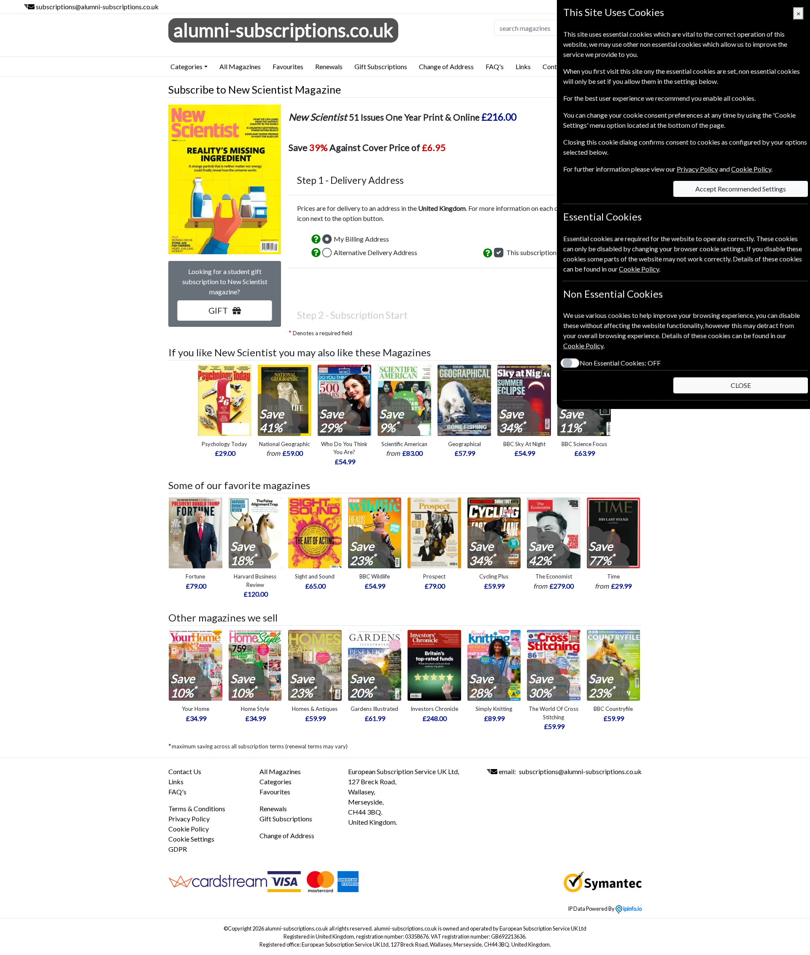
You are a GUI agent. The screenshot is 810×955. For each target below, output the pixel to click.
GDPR (177, 849)
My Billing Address (361, 239)
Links (523, 66)
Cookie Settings (191, 839)
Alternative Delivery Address (375, 252)
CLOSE (741, 385)
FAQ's (495, 66)
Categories (275, 781)
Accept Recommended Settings (740, 189)
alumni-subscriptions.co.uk (283, 30)
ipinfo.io (632, 908)
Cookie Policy (188, 829)
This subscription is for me (544, 252)
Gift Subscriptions (380, 66)
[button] (316, 239)
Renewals (329, 66)
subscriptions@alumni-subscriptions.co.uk (97, 7)
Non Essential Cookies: (620, 363)
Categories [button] (186, 66)
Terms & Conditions (196, 808)
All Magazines (240, 66)
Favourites (288, 66)
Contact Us (184, 771)
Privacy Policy (189, 819)
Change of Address (446, 66)
